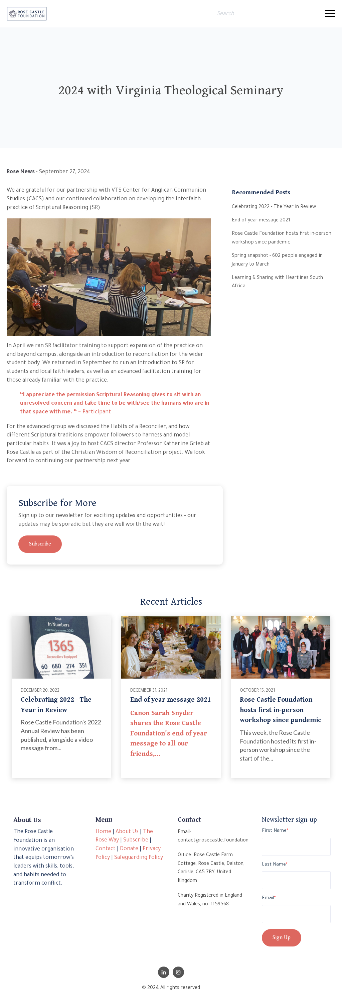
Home (103, 832)
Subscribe (40, 544)
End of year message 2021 (170, 700)
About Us (127, 832)
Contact (106, 849)
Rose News (21, 172)
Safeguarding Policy (138, 858)
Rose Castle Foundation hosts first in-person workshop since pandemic (280, 710)
